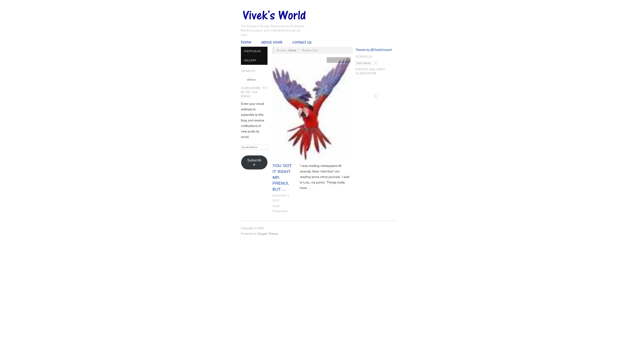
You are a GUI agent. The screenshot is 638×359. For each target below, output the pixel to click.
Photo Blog (252, 51)
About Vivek (272, 42)
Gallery (250, 60)
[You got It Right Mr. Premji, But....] (311, 109)
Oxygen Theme (268, 233)
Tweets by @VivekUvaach (374, 49)
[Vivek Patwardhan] (274, 14)
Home (246, 42)
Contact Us (302, 42)
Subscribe (254, 162)
